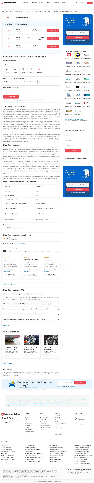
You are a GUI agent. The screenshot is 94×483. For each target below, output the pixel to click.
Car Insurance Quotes (19, 399)
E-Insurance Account (45, 427)
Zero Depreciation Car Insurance (30, 401)
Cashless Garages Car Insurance (14, 403)
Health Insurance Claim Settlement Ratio (34, 453)
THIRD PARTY (9, 11)
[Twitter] (12, 418)
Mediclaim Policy (29, 451)
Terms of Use (43, 423)
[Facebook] (2, 418)
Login (90, 2)
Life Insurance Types (54, 449)
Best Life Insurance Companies (56, 455)
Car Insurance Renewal (31, 399)
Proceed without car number (78, 40)
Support (56, 3)
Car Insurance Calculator (6, 449)
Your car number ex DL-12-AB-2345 (76, 32)
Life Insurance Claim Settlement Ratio (57, 451)
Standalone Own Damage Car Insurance (33, 403)
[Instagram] (7, 418)
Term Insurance (28, 423)
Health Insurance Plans (30, 447)
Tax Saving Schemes (29, 431)
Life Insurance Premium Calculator (57, 461)
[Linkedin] (10, 418)
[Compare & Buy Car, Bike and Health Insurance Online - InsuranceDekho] (8, 3)
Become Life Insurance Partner (80, 453)
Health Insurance (28, 419)
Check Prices (53, 30)
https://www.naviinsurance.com (14, 228)
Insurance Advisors (38, 3)
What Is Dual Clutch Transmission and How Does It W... (30, 348)
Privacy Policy (43, 415)
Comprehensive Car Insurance (13, 401)
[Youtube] (5, 418)
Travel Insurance (28, 429)
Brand (7, 64)
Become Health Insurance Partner (81, 451)
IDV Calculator (4, 453)
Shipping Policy (43, 421)
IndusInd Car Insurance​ (40, 405)
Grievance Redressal (44, 417)
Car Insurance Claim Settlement (65, 399)
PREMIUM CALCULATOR (66, 11)
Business (27, 427)
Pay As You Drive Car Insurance (65, 401)
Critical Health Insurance (30, 455)
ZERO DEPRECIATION (40, 11)
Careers (57, 431)
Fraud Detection (43, 419)
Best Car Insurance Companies (8, 459)
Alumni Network (58, 429)
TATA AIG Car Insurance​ (65, 403)
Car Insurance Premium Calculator (47, 399)
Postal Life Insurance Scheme (56, 447)
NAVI (2, 11)
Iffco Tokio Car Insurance (27, 405)
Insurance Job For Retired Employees (82, 463)
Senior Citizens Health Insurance (32, 461)
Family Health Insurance (30, 459)
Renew (49, 3)
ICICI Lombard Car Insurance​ (51, 403)
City (40, 82)
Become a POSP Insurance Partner (81, 447)
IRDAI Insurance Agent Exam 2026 (81, 457)
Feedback (57, 417)
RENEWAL (55, 11)
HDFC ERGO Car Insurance (79, 403)
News (64, 3)
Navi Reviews (11, 284)
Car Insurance (9, 399)
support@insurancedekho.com (13, 421)
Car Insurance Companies (75, 119)
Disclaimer (57, 421)
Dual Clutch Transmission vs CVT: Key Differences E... (51, 348)
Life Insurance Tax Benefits (55, 459)
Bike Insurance (28, 417)
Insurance (25, 3)
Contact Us (58, 415)
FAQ (9, 325)
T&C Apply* (67, 25)
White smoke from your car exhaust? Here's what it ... (11, 348)
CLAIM (49, 11)
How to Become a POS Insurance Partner (83, 455)
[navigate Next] (61, 266)
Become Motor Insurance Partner (81, 449)
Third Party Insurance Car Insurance (48, 401)
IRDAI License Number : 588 (75, 471)
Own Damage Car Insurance (7, 455)
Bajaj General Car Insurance (13, 405)
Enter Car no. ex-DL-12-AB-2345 (65, 382)
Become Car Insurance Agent (72, 161)
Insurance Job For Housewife (80, 459)
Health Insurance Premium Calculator (33, 457)
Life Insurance (28, 421)
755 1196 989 (7, 423)
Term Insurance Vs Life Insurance (56, 453)
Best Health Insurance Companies (32, 449)
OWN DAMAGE (29, 11)
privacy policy (33, 387)
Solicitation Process (59, 427)
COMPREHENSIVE (19, 11)
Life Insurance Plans (53, 457)
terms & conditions (25, 387)
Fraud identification (59, 419)
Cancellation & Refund (45, 425)
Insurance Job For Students (80, 461)
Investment (27, 425)
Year (5, 91)
